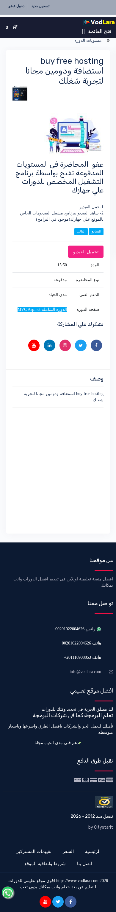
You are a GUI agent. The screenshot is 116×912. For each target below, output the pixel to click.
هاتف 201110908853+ (82, 657)
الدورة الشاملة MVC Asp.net (42, 309)
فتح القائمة (96, 31)
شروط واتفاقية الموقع (45, 863)
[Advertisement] (58, 469)
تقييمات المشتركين (33, 851)
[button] (109, 40)
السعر (68, 851)
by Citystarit (100, 827)
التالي (81, 231)
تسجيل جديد (40, 6)
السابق (96, 231)
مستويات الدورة (88, 40)
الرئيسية (93, 851)
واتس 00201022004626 (76, 629)
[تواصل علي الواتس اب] (8, 892)
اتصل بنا (84, 863)
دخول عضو (16, 6)
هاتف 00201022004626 (81, 643)
